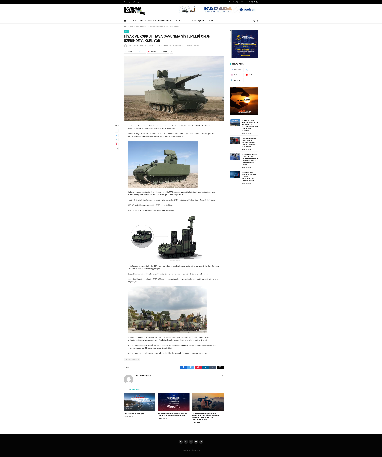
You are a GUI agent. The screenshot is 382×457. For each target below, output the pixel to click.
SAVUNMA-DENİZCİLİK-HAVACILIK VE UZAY (155, 21)
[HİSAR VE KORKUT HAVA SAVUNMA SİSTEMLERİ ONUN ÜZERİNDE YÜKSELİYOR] (174, 88)
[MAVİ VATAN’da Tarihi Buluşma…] (139, 402)
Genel (126, 31)
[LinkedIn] (116, 139)
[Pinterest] (116, 144)
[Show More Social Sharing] (171, 52)
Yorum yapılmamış (180, 46)
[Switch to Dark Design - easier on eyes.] (257, 21)
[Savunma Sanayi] (135, 11)
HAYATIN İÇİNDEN (198, 21)
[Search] (254, 21)
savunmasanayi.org (138, 46)
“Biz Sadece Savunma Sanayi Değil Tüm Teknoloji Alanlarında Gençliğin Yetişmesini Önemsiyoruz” (249, 142)
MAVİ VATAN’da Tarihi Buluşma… (134, 413)
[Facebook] (116, 131)
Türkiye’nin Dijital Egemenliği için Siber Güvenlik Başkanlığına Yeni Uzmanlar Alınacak (249, 176)
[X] (116, 135)
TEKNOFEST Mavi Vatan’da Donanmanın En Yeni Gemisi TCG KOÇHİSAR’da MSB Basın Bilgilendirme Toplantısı (250, 125)
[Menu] (125, 20)
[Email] (116, 148)
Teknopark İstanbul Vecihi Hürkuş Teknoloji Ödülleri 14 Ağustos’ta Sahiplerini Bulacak (172, 414)
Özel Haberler (181, 21)
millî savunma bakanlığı (132, 359)
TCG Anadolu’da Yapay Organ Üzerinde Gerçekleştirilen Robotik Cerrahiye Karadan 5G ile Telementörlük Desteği (250, 159)
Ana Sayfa (133, 21)
